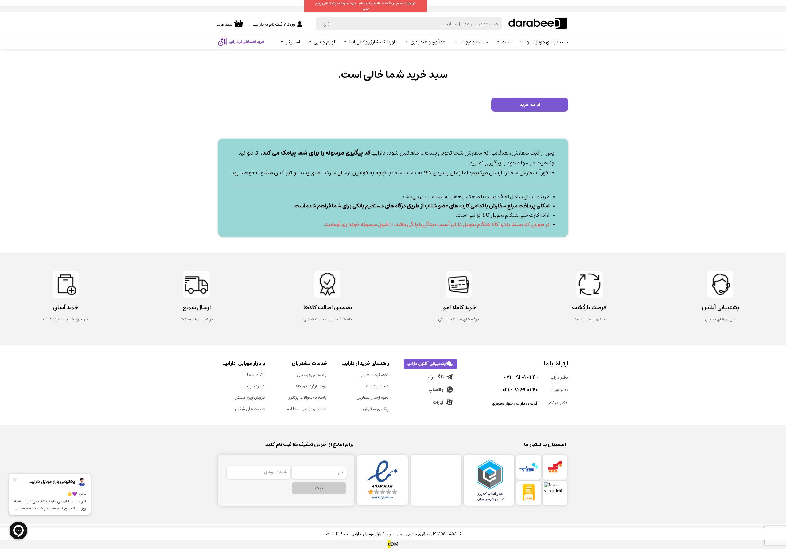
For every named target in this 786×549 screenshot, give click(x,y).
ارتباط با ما (256, 374)
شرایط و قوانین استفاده (306, 409)
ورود (291, 24)
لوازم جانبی (324, 42)
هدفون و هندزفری (428, 42)
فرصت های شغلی (250, 409)
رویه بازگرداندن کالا (310, 386)
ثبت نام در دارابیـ (267, 24)
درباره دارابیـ (255, 386)
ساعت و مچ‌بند (473, 42)
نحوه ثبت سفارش (374, 374)
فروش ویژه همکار (250, 397)
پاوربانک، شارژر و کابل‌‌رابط (373, 42)
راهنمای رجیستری (311, 374)
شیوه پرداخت (377, 386)
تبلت (507, 42)
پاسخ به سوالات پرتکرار (307, 397)
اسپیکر (293, 42)
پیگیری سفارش (376, 409)
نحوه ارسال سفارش (372, 397)
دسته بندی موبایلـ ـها (546, 42)
